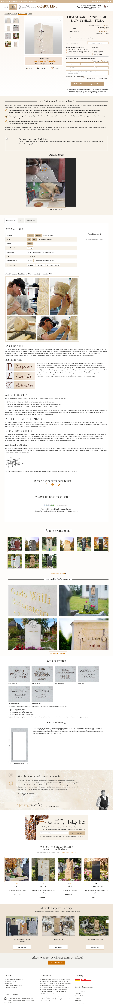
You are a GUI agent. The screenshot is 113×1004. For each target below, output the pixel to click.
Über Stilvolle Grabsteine (81, 991)
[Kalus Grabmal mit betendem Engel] (17, 870)
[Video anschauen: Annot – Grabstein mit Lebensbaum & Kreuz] (45, 170)
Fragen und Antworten (80, 996)
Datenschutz (78, 1000)
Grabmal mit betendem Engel (17, 890)
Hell (29, 239)
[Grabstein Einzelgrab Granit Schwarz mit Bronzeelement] (49, 561)
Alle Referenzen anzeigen (57, 653)
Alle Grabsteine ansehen (68, 853)
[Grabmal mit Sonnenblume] (32, 544)
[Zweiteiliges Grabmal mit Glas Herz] (15, 561)
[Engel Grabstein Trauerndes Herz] (15, 544)
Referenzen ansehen (98, 1)
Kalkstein (30, 235)
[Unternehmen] (58, 926)
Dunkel (35, 239)
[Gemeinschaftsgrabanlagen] (95, 926)
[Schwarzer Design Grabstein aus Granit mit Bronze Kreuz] (100, 544)
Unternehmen (58, 939)
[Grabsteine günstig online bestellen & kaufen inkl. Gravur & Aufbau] (13, 7)
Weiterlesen (22, 947)
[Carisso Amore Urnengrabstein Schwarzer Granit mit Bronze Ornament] (96, 870)
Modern (30, 243)
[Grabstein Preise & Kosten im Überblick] (22, 926)
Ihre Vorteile (78, 993)
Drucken (43, 68)
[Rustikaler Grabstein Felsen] (66, 544)
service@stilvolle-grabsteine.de (28, 796)
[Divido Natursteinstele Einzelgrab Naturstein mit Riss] (43, 870)
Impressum (78, 998)
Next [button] (107, 921)
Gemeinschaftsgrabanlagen (95, 939)
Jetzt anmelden (77, 833)
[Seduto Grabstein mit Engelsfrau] (69, 870)
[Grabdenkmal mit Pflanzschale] (32, 561)
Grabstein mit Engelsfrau (69, 890)
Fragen (57, 68)
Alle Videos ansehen (56, 209)
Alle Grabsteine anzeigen (57, 573)
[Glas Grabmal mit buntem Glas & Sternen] (49, 544)
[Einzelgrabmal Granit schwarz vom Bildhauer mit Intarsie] (83, 544)
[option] (22, 933)
